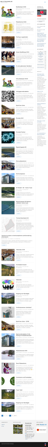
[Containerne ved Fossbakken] (8, 381)
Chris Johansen (19, 80)
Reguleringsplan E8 (21, 147)
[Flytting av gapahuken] (8, 42)
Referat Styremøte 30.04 (40, 67)
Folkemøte (19, 279)
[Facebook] (45, 444)
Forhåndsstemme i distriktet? (24, 307)
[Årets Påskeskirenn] (8, 368)
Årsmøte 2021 (20, 118)
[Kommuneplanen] (8, 178)
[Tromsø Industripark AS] (8, 224)
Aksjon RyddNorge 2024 (22, 52)
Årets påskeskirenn (21, 161)
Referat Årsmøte (40, 61)
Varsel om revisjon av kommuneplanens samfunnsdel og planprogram (16, 236)
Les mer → (18, 17)
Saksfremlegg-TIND (40, 46)
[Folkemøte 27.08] (8, 255)
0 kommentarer (30, 80)
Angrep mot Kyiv (40, 91)
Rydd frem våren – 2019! (22, 321)
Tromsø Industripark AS (22, 218)
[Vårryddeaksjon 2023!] (8, 83)
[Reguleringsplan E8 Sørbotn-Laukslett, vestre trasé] (8, 207)
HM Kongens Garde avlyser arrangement (40, 75)
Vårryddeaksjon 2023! (22, 78)
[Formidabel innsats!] (8, 270)
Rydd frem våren (20, 105)
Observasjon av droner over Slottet (41, 121)
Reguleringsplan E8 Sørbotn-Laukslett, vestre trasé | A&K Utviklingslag (41, 34)
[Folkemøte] (8, 284)
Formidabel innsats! (21, 264)
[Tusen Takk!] (8, 394)
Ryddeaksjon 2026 (21, 7)
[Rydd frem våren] (8, 109)
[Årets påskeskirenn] (8, 165)
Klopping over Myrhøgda (22, 293)
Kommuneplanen (20, 173)
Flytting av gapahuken (22, 37)
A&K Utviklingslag (6, 1)
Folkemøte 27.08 (20, 249)
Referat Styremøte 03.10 (40, 64)
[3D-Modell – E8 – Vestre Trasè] (8, 192)
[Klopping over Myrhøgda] (8, 298)
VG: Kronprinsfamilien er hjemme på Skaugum (41, 134)
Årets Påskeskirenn (21, 363)
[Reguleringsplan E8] (8, 151)
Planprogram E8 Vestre (42, 36)
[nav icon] (45, 2)
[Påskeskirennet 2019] (8, 355)
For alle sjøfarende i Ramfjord (24, 66)
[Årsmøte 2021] (8, 122)
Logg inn (3, 424)
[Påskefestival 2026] (8, 27)
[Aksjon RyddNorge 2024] (8, 56)
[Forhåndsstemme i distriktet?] (8, 312)
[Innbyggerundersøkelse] (8, 96)
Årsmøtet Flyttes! (20, 132)
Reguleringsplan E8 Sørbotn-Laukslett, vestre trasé (23, 202)
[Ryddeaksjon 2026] (8, 12)
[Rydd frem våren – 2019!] (8, 325)
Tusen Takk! (19, 390)
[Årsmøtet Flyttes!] (8, 137)
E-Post (3, 426)
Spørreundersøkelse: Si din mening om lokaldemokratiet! (23, 334)
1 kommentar (32, 404)
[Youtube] (45, 445)
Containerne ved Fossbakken (24, 377)
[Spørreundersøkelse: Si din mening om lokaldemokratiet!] (8, 340)
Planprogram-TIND (40, 41)
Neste (15, 415)
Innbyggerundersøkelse (22, 91)
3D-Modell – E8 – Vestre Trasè (24, 187)
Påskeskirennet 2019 (21, 350)
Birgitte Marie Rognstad (21, 8)
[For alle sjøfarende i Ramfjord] (8, 70)
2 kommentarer (19, 267)
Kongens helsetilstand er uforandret (41, 104)
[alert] (41, 21)
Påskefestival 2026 (21, 22)
